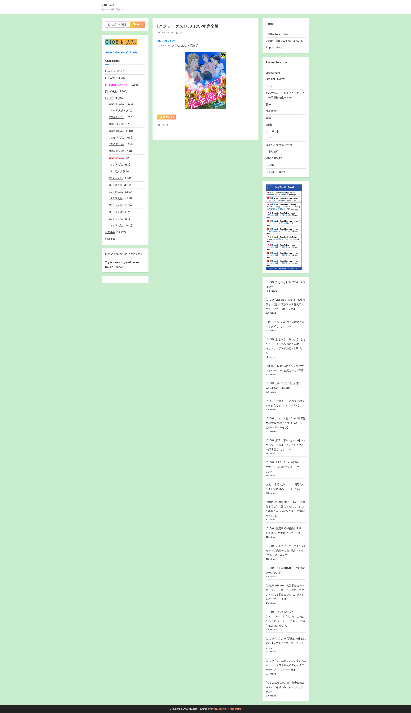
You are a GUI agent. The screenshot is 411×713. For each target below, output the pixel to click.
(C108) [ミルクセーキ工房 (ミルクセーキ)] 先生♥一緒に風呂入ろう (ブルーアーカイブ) (286, 550)
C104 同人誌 (116, 130)
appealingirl (273, 72)
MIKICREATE (274, 158)
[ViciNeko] (272, 165)
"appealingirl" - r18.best (276, 195)
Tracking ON (292, 268)
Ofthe (269, 86)
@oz (268, 104)
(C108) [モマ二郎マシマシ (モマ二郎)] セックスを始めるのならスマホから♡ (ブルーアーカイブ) (286, 665)
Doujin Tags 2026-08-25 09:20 (284, 40)
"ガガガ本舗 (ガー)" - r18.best (279, 231)
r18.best (108, 5)
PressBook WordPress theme (226, 709)
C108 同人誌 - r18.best (282, 239)
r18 (180, 33)
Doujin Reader (114, 267)
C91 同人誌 (115, 171)
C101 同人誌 (116, 110)
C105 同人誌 (116, 137)
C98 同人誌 (116, 218)
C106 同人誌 (116, 144)
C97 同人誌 (116, 212)
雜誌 (107, 239)
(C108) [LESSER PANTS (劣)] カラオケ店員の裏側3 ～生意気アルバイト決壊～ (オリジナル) (285, 304)
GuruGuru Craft (275, 172)
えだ (268, 138)
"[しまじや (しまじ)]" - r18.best (283, 222)
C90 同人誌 (116, 164)
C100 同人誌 (116, 103)
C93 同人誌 (115, 185)
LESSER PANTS (276, 79)
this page (136, 254)
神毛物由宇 (272, 111)
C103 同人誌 (116, 124)
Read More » (168, 117)
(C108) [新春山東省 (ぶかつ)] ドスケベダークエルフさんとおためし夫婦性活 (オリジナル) (286, 445)
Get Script (274, 268)
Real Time (283, 268)
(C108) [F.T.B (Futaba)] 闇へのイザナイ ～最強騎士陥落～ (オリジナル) (285, 467)
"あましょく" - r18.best (276, 200)
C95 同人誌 (115, 198)
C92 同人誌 (116, 178)
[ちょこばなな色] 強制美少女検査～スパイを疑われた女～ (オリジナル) (285, 687)
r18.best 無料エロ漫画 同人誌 (279, 215)
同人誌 (165, 125)
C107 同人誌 (116, 151)
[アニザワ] (272, 131)
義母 (268, 117)
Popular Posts (274, 47)
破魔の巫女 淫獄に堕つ (279, 144)
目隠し (269, 124)
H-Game (110, 78)
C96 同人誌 (116, 205)
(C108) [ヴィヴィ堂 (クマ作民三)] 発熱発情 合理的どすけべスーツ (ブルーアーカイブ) (285, 423)
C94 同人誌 (116, 191)
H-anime (110, 71)
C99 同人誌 (116, 225)
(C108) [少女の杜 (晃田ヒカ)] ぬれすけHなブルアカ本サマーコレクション (286, 643)
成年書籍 (110, 232)
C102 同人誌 (116, 117)
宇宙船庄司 (272, 151)
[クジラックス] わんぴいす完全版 (188, 26)
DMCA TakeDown (277, 34)
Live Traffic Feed (284, 187)
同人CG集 (111, 91)
